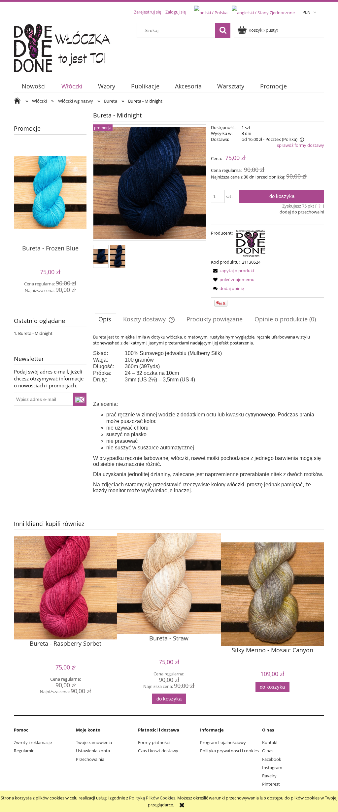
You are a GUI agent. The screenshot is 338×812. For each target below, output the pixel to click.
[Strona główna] (66, 46)
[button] (232, 271)
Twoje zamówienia (94, 742)
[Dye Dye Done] (251, 242)
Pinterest (271, 784)
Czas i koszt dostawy (158, 751)
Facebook (271, 759)
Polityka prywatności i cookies (229, 751)
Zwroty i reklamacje (33, 742)
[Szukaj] (222, 30)
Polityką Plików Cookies (152, 798)
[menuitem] (33, 86)
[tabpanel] (208, 414)
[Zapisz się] (79, 399)
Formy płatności (154, 742)
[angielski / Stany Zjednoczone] (263, 12)
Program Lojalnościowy (223, 742)
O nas (267, 751)
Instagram (272, 767)
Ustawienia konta (93, 751)
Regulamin (24, 751)
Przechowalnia (90, 759)
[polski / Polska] (210, 12)
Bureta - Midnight (35, 333)
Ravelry (269, 776)
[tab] (105, 319)
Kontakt (270, 742)
